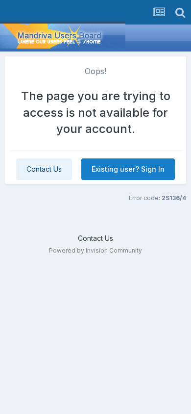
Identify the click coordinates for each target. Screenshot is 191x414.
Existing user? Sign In (128, 169)
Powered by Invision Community (95, 250)
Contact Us (44, 169)
